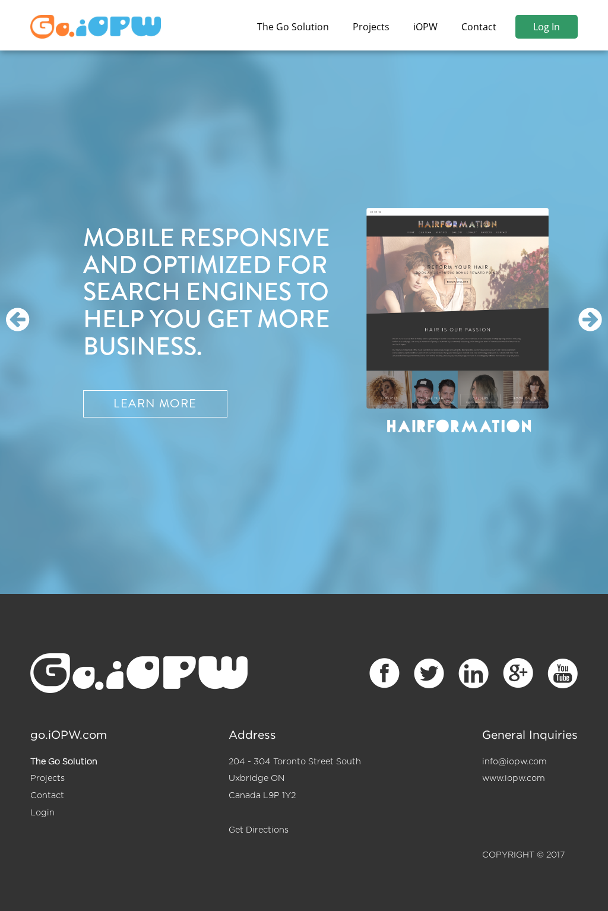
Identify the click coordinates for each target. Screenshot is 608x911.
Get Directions (259, 829)
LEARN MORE (155, 403)
